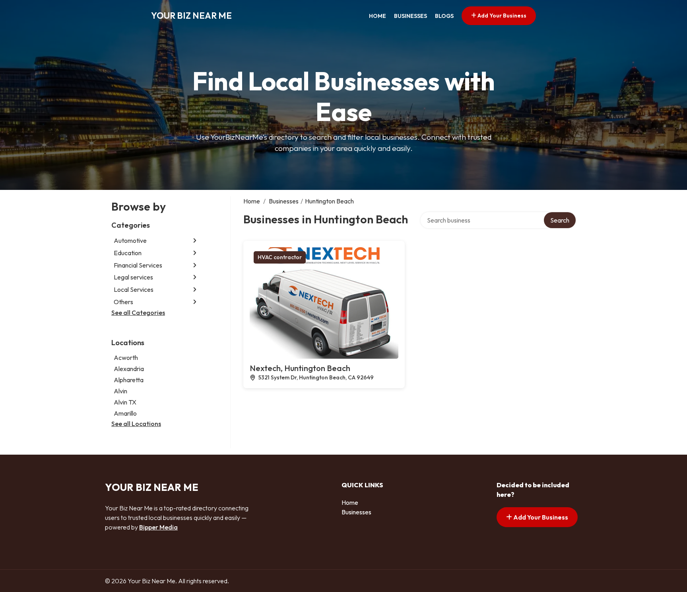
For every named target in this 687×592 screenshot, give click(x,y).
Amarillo (125, 413)
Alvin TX (125, 402)
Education (128, 253)
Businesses (410, 16)
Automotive (130, 240)
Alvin (120, 391)
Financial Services (138, 265)
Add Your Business (501, 15)
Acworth (126, 357)
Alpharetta (129, 380)
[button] (195, 240)
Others (123, 302)
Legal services (133, 277)
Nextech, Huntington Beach (300, 368)
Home (377, 16)
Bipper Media (158, 527)
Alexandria (129, 369)
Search (559, 220)
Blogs (444, 16)
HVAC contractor (280, 257)
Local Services (133, 289)
